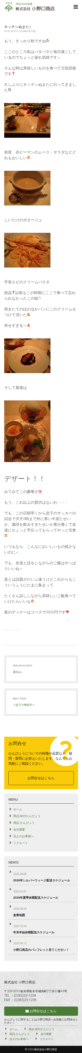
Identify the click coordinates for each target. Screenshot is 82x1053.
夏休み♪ (18, 672)
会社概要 (19, 829)
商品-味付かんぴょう (27, 816)
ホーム (17, 809)
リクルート (20, 843)
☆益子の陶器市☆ (24, 704)
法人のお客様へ (23, 836)
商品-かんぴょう (24, 822)
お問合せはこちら (41, 778)
